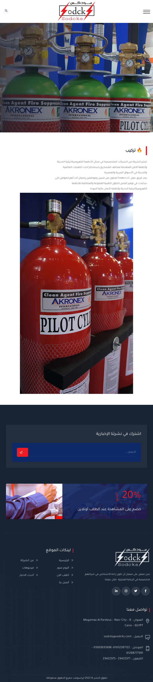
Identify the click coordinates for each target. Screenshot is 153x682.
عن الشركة (27, 560)
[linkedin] (116, 591)
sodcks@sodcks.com (117, 636)
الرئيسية (64, 560)
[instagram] (126, 591)
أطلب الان (63, 575)
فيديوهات (28, 568)
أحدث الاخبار (27, 575)
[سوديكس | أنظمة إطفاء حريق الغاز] (76, 11)
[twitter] (135, 591)
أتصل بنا (64, 582)
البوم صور (63, 568)
